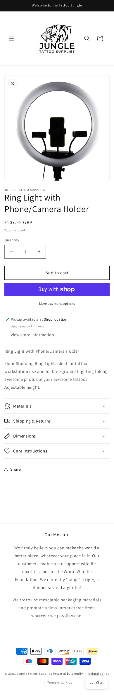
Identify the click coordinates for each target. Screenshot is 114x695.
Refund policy (98, 674)
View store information (32, 334)
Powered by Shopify (68, 674)
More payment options (57, 303)
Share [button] (15, 469)
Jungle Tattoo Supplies (34, 674)
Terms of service (59, 682)
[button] (11, 38)
